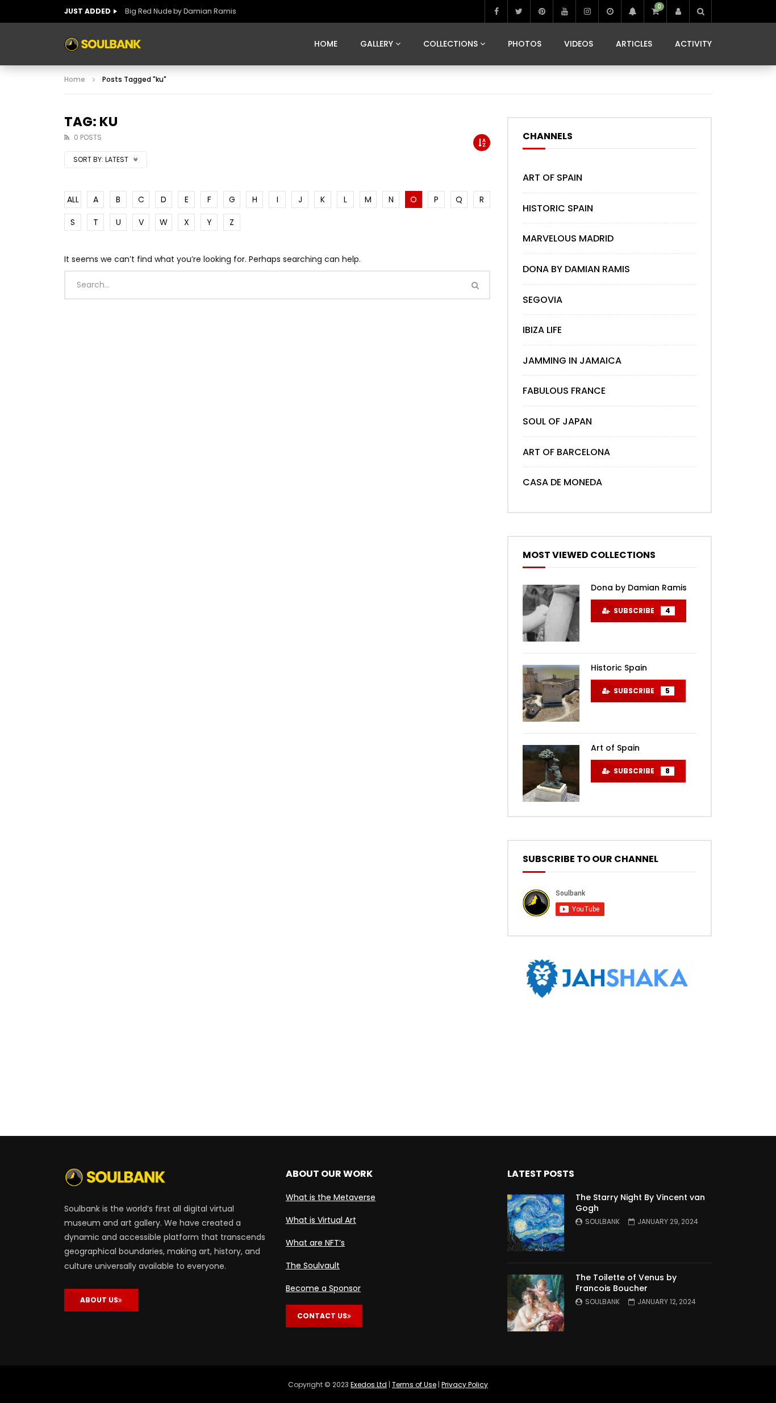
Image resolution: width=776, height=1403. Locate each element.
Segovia (542, 299)
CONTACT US (322, 1316)
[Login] (677, 11)
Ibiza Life (542, 329)
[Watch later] (609, 11)
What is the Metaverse (331, 1197)
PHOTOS (524, 43)
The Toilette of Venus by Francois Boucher (626, 1283)
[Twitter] (518, 11)
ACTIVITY (693, 43)
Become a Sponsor (323, 1288)
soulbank (602, 1221)
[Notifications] (632, 11)
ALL (73, 199)
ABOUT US (99, 1300)
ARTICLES (634, 43)
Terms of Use (414, 1384)
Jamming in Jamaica (572, 360)
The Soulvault (313, 1265)
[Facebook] (496, 11)
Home (74, 79)
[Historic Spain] (551, 693)
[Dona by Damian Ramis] (551, 613)
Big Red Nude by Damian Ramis (180, 11)
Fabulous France (564, 390)
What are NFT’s (315, 1242)
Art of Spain (552, 177)
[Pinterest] (541, 11)
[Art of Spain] (551, 773)
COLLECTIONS (450, 43)
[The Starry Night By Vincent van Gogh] (535, 1222)
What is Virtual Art (321, 1220)
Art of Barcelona (566, 452)
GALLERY (376, 43)
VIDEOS (578, 43)
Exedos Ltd (369, 1384)
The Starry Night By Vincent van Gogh (640, 1203)
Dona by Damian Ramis (576, 269)
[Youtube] (564, 11)
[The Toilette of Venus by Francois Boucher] (535, 1303)
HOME (325, 43)
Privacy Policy (464, 1384)
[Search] (700, 11)
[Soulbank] (102, 44)
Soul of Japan (557, 421)
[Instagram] (586, 11)
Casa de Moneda (562, 482)
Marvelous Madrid (568, 238)
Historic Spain (558, 208)
